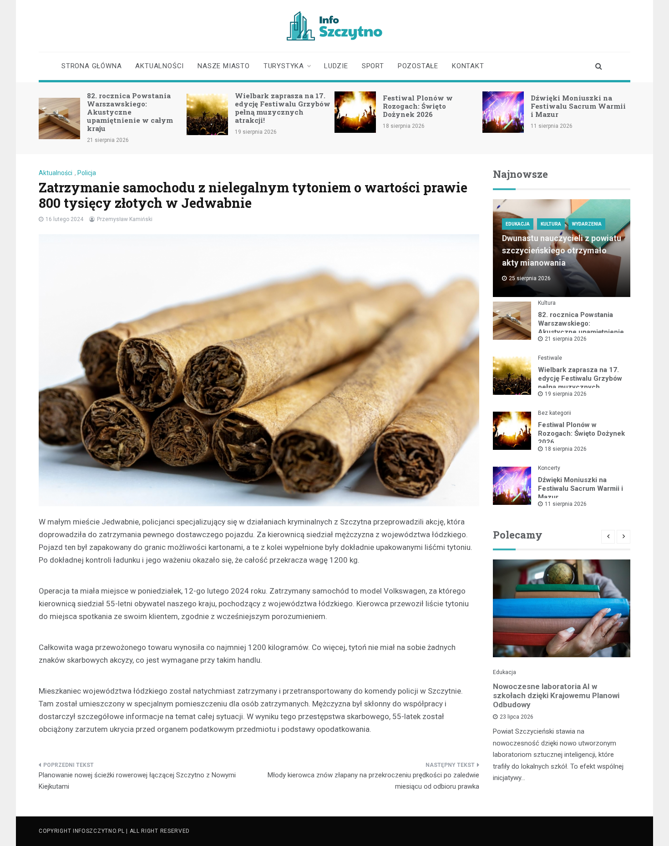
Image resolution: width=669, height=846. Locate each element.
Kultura (551, 224)
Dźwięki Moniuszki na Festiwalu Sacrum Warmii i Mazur (578, 106)
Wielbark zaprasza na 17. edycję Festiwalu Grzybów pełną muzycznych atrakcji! (282, 108)
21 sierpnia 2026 (566, 339)
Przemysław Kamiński (124, 219)
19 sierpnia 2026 (566, 394)
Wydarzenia (587, 224)
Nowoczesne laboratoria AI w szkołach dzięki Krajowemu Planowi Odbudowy (556, 695)
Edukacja (518, 224)
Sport (373, 66)
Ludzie (336, 66)
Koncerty (549, 468)
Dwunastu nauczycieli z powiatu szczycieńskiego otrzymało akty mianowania (561, 250)
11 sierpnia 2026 (566, 504)
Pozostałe (418, 66)
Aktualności (159, 66)
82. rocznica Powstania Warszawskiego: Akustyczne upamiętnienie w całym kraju (130, 112)
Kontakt (468, 66)
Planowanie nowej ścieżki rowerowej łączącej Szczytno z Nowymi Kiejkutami (137, 781)
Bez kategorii (554, 413)
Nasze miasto (224, 66)
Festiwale (550, 358)
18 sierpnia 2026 (566, 449)
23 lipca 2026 (516, 717)
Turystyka (284, 66)
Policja (86, 172)
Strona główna (91, 66)
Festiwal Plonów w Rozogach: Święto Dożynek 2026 (418, 106)
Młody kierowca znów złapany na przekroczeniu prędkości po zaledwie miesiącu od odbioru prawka (373, 781)
